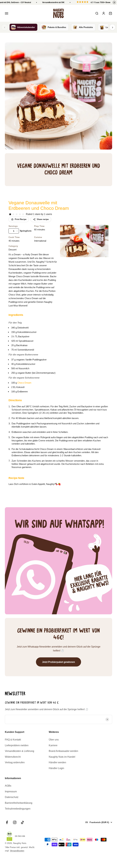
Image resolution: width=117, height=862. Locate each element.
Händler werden (57, 762)
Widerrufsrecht (13, 757)
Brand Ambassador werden (63, 751)
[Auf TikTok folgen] (22, 822)
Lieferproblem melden (16, 745)
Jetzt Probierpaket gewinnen (58, 662)
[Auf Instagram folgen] (15, 822)
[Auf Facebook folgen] (7, 822)
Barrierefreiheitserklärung (18, 803)
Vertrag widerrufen (15, 762)
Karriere (53, 745)
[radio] (10, 214)
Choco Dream (24, 382)
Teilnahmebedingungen (17, 808)
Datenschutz (11, 797)
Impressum (11, 791)
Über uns (54, 739)
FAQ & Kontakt (13, 739)
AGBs (8, 785)
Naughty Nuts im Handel (62, 757)
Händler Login (56, 768)
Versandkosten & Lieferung (19, 751)
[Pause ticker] (114, 2)
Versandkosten (17, 850)
